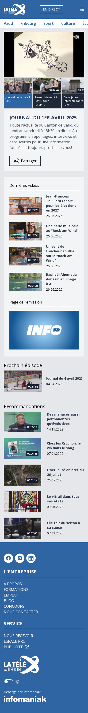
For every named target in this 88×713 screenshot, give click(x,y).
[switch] (8, 681)
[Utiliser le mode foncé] (17, 681)
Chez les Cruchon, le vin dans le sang (64, 445)
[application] (44, 54)
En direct (51, 9)
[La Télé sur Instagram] (20, 558)
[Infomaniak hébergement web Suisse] (44, 699)
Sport (48, 23)
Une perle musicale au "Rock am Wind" (62, 228)
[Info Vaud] (44, 330)
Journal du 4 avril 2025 (64, 378)
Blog (9, 600)
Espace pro (15, 641)
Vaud (8, 23)
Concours (14, 606)
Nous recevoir (18, 635)
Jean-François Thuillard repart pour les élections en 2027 (61, 203)
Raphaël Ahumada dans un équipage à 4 (61, 279)
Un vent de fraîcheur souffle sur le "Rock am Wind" (60, 253)
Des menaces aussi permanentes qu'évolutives (63, 419)
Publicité (13, 646)
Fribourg (28, 23)
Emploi (11, 595)
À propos (13, 583)
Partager (29, 160)
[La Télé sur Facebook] (8, 558)
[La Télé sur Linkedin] (31, 558)
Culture (68, 23)
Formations (16, 589)
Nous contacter (21, 611)
